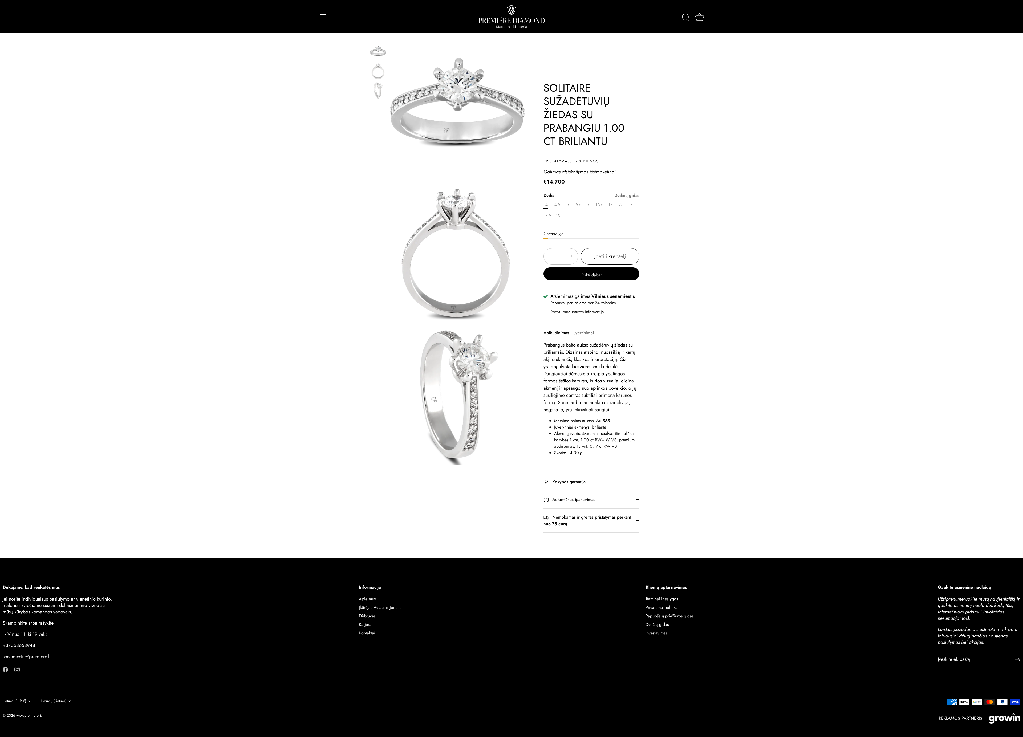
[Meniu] (323, 17)
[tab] (558, 333)
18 (630, 204)
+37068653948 (19, 645)
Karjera (365, 624)
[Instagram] (17, 669)
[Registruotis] (1017, 659)
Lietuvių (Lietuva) (53, 701)
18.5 (547, 215)
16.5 (599, 204)
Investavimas (656, 633)
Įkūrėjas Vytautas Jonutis (380, 607)
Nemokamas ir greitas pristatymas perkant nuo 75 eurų (587, 520)
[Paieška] (686, 17)
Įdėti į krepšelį (610, 256)
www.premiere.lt (28, 715)
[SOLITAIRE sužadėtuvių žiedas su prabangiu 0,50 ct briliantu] (378, 52)
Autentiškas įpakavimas (573, 499)
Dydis (591, 195)
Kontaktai (367, 633)
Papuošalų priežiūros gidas (669, 616)
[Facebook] (5, 669)
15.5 (578, 204)
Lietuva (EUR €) (14, 701)
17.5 (620, 204)
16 (588, 204)
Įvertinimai (584, 333)
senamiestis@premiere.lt (26, 656)
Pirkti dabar (591, 275)
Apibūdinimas (556, 333)
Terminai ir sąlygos (662, 599)
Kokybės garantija (568, 482)
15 (567, 204)
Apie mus (367, 599)
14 (545, 204)
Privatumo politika (661, 607)
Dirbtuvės (367, 616)
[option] (378, 53)
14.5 (556, 204)
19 (558, 215)
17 (610, 204)
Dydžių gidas (626, 195)
